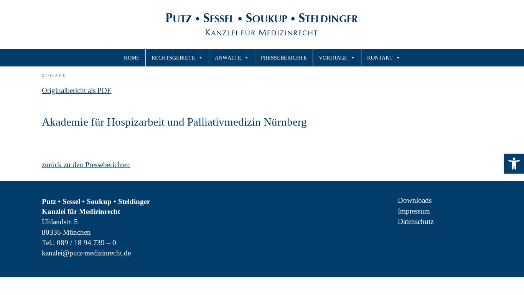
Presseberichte (284, 58)
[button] (514, 164)
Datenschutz (415, 221)
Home (132, 58)
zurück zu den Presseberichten (86, 165)
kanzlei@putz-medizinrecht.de (86, 253)
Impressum (414, 211)
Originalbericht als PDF (76, 90)
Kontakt (380, 58)
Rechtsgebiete (173, 58)
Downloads (415, 200)
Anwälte (228, 58)
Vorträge (333, 58)
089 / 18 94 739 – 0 (86, 243)
